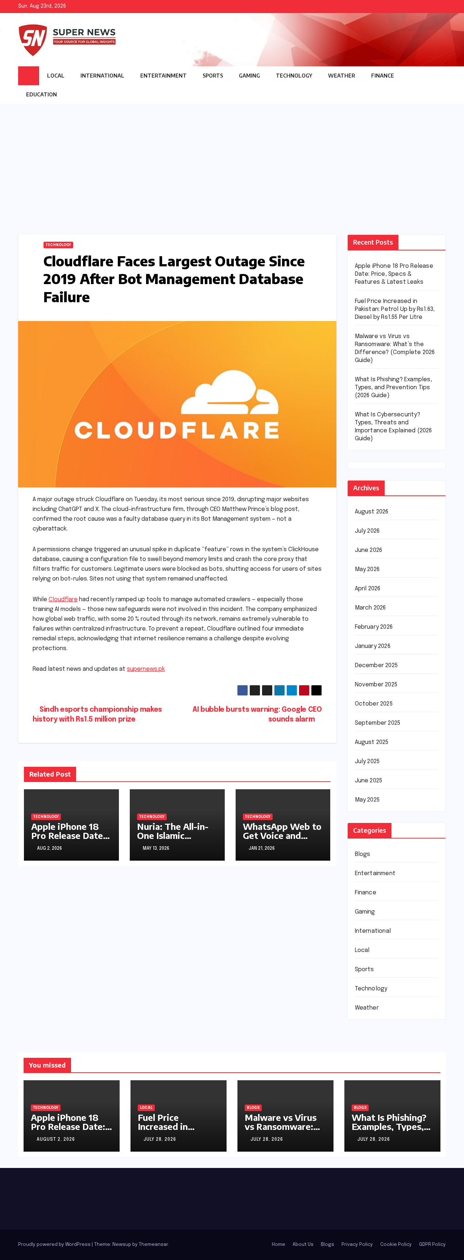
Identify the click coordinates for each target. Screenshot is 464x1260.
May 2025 (367, 800)
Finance (382, 75)
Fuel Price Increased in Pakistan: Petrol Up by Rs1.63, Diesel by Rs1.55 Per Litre (395, 309)
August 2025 (372, 742)
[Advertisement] (232, 158)
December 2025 (376, 665)
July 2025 (367, 761)
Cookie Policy (396, 1244)
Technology (294, 75)
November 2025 (376, 685)
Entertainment (163, 75)
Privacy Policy (357, 1244)
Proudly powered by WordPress (55, 1244)
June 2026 (368, 550)
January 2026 (372, 646)
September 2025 (378, 723)
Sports (213, 75)
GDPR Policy (432, 1244)
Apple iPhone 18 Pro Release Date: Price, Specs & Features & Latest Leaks (394, 274)
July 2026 (367, 531)
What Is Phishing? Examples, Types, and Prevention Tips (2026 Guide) (393, 388)
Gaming (249, 75)
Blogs (362, 854)
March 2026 (370, 608)
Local (56, 75)
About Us (303, 1244)
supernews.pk (146, 669)
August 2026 (372, 512)
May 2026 (367, 569)
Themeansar (153, 1244)
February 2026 (374, 627)
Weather (341, 75)
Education (42, 94)
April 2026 (368, 589)
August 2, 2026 (56, 1140)
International (102, 75)
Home (278, 1244)
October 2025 (374, 704)
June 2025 (368, 781)
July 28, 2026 (160, 1140)
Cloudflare (63, 599)
